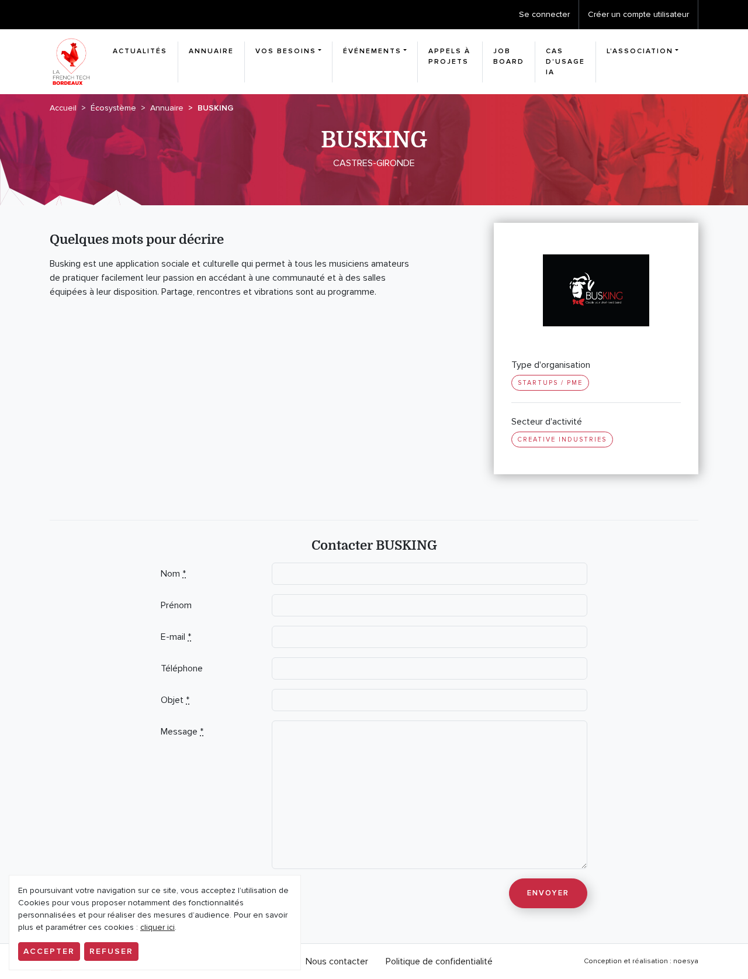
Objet (175, 700)
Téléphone (182, 668)
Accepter (49, 951)
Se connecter (544, 14)
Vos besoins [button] (285, 51)
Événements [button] (372, 51)
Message (182, 731)
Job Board (508, 56)
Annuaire (211, 51)
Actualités (140, 51)
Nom (173, 574)
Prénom (176, 605)
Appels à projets (449, 56)
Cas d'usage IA (565, 62)
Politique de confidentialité (439, 961)
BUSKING (215, 108)
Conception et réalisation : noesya (641, 961)
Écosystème (113, 108)
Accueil (63, 108)
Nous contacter (337, 961)
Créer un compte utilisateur (638, 14)
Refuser (111, 951)
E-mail (176, 637)
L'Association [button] (640, 51)
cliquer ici (157, 927)
